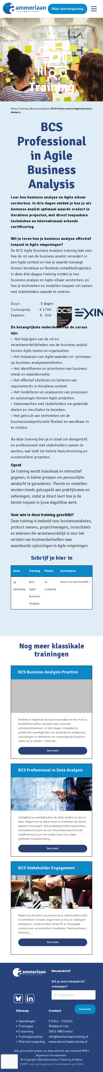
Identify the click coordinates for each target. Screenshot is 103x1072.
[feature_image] (51, 793)
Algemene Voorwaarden (51, 1055)
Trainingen (25, 1026)
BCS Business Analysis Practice (48, 672)
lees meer (53, 750)
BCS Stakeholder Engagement (46, 867)
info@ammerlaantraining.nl (68, 1037)
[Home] (24, 8)
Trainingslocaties (30, 1037)
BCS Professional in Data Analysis (50, 770)
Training (23, 108)
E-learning (25, 1031)
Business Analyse (39, 108)
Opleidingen (26, 1021)
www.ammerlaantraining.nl (68, 1042)
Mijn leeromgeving (67, 8)
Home (14, 108)
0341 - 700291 (62, 1021)
